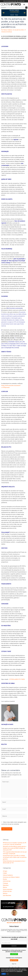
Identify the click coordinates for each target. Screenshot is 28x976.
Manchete (5, 885)
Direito (5, 879)
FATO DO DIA (6, 881)
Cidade (5, 873)
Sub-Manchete (7, 895)
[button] (24, 4)
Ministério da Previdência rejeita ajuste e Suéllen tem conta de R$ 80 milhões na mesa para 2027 (14, 848)
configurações (19, 971)
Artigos (5, 871)
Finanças (5, 883)
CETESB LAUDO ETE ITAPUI (17, 679)
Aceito (4, 973)
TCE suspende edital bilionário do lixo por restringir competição (15, 852)
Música (5, 887)
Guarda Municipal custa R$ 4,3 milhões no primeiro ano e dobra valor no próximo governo (15, 857)
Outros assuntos (7, 889)
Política (5, 893)
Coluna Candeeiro (8, 875)
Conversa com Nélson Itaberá (11, 877)
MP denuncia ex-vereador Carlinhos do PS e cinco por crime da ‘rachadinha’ (14, 843)
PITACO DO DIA (7, 891)
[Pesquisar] (26, 8)
